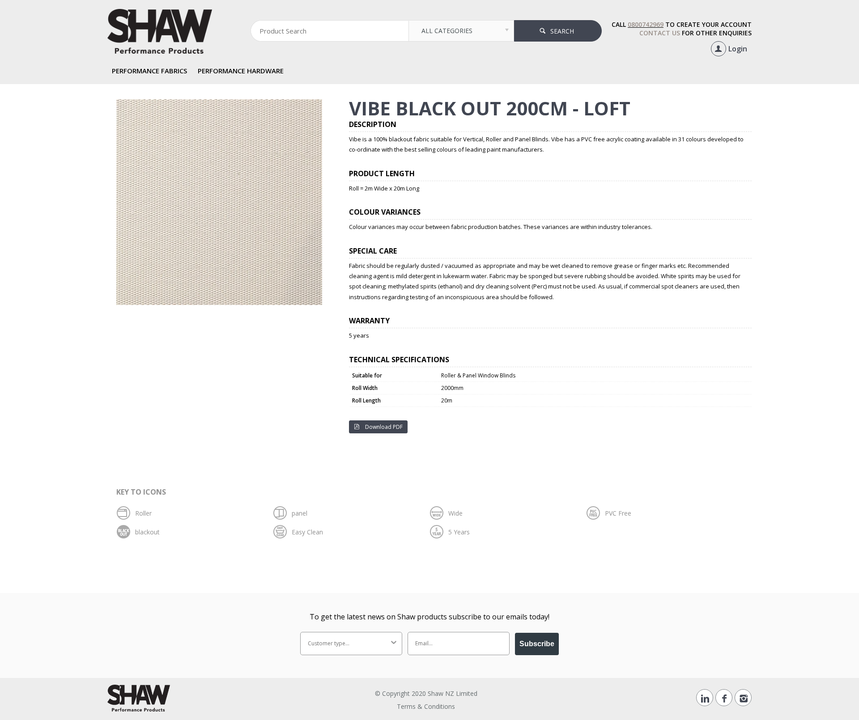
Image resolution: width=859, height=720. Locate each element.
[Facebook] (723, 697)
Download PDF (383, 427)
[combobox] (348, 643)
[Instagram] (743, 697)
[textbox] (329, 31)
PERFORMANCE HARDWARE (241, 70)
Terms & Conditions (426, 706)
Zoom (224, 105)
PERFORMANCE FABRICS (149, 70)
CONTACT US (659, 33)
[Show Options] (393, 643)
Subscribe (536, 644)
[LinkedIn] (704, 697)
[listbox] (461, 31)
